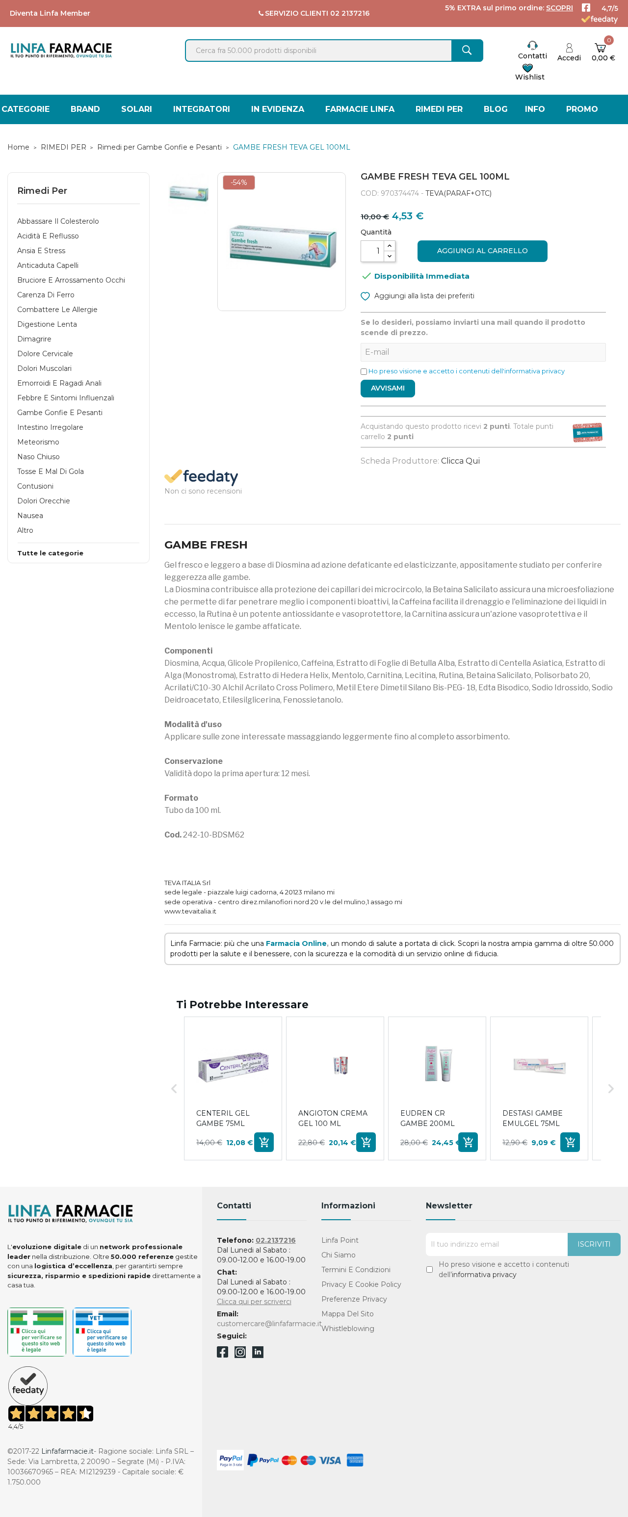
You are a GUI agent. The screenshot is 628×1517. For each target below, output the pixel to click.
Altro (25, 530)
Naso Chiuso (38, 456)
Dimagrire (34, 339)
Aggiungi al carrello (482, 250)
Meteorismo (38, 442)
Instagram (240, 1355)
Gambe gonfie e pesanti (60, 412)
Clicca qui (460, 461)
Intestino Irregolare (50, 427)
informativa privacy (484, 1274)
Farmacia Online (296, 943)
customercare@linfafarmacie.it (269, 1323)
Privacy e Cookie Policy (361, 1284)
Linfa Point (340, 1240)
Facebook (222, 1353)
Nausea (30, 515)
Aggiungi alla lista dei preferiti (423, 295)
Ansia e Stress (41, 250)
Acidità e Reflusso (48, 236)
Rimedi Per (42, 190)
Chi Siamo (338, 1255)
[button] (174, 1088)
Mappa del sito (347, 1313)
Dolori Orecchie (43, 501)
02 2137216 (349, 13)
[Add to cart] (264, 1142)
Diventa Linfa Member (50, 13)
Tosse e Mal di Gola (50, 471)
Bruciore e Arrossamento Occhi (71, 280)
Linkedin (257, 1355)
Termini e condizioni (356, 1269)
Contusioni (35, 486)
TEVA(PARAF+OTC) (458, 193)
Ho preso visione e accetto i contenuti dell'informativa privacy (466, 371)
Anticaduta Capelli (47, 265)
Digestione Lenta (47, 324)
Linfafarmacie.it (67, 1451)
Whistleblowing (347, 1328)
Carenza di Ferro (46, 294)
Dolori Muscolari (44, 368)
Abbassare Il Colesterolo (58, 221)
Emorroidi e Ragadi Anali (59, 383)
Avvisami (388, 388)
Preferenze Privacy (354, 1299)
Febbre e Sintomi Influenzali (65, 397)
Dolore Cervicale (45, 353)
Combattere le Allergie (57, 309)
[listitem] (233, 1088)
